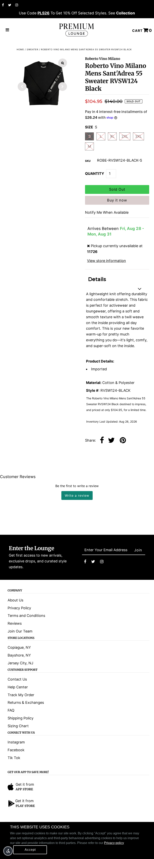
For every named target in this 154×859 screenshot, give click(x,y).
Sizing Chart (18, 726)
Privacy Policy (19, 608)
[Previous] (22, 86)
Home (20, 49)
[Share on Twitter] (111, 441)
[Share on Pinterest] (123, 441)
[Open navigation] (7, 30)
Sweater (32, 49)
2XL (125, 136)
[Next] (62, 86)
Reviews (15, 623)
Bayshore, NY (19, 655)
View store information (106, 261)
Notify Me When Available (107, 212)
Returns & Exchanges (26, 702)
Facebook (16, 750)
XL (112, 136)
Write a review (77, 495)
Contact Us (17, 679)
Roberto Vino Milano (102, 58)
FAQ (11, 710)
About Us (15, 600)
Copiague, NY (19, 647)
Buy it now (117, 200)
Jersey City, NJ (20, 663)
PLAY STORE (25, 806)
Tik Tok (14, 758)
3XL (138, 136)
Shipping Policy (20, 718)
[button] (8, 851)
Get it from (25, 784)
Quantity (94, 173)
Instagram (16, 742)
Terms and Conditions (26, 615)
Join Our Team (20, 631)
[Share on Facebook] (102, 441)
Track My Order (21, 695)
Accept (30, 849)
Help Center (18, 687)
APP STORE (24, 789)
